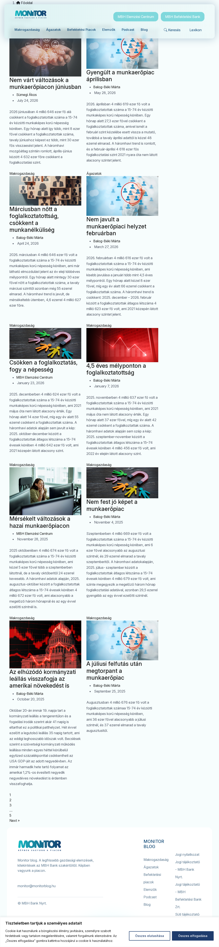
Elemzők (150, 889)
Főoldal (26, 3)
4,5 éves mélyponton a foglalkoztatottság (116, 369)
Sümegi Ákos (26, 95)
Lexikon (195, 30)
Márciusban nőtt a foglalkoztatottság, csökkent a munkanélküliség (34, 219)
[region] (109, 932)
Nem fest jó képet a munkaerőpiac (112, 505)
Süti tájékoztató (187, 914)
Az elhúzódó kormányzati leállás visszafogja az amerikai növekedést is (42, 678)
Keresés (174, 30)
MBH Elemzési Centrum (136, 17)
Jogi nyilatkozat (187, 854)
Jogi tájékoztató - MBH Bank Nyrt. (187, 869)
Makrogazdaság (21, 173)
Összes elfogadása (192, 936)
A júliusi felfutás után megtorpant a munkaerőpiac (114, 670)
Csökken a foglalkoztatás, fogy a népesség (43, 366)
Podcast (150, 897)
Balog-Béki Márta (106, 87)
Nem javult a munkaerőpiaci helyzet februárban (116, 226)
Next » (14, 820)
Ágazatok (94, 173)
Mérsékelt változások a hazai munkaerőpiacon (39, 522)
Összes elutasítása (149, 936)
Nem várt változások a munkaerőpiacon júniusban (45, 83)
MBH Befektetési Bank (182, 17)
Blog (147, 904)
